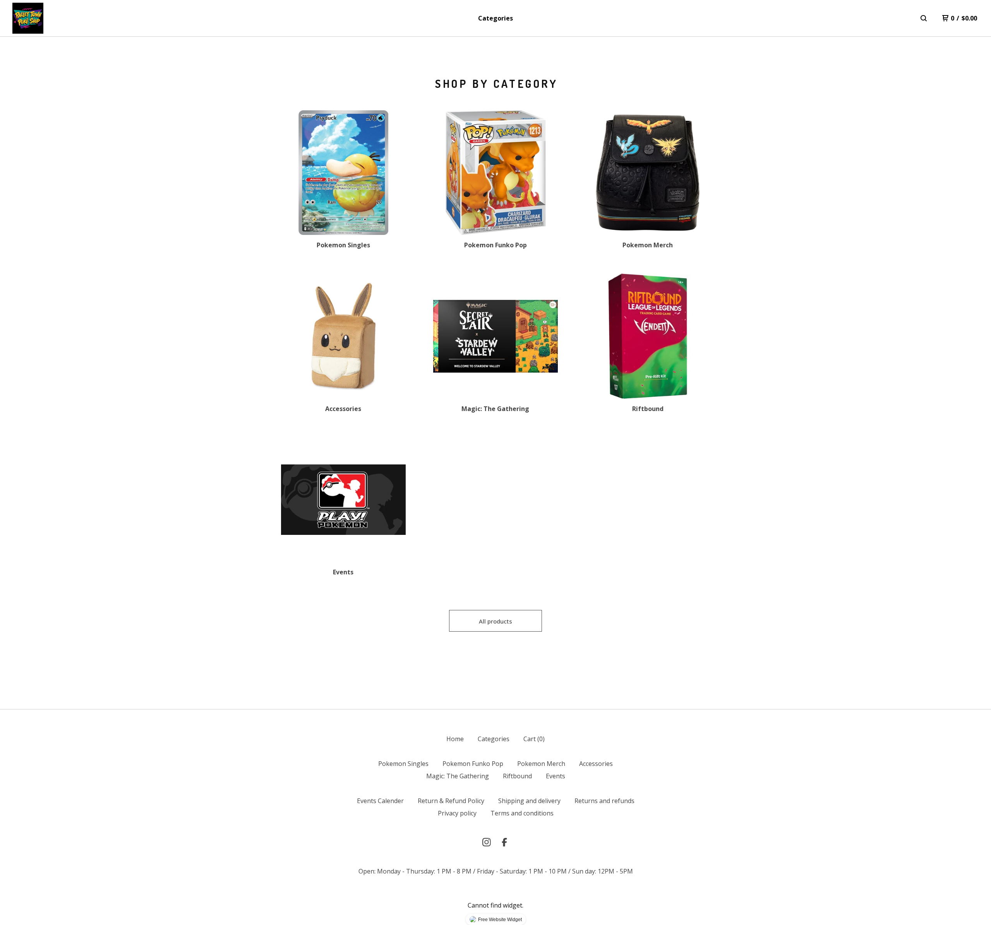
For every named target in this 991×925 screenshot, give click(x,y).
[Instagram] (486, 842)
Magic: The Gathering (457, 776)
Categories (495, 18)
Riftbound (517, 776)
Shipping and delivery (529, 801)
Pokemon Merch (541, 763)
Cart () (534, 739)
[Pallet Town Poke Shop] (27, 18)
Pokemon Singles (403, 763)
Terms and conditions (522, 813)
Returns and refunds (604, 801)
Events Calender (380, 801)
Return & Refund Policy (451, 801)
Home (455, 739)
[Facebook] (504, 842)
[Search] (923, 18)
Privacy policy (457, 813)
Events (555, 776)
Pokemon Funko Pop (472, 763)
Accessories (596, 763)
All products (495, 621)
